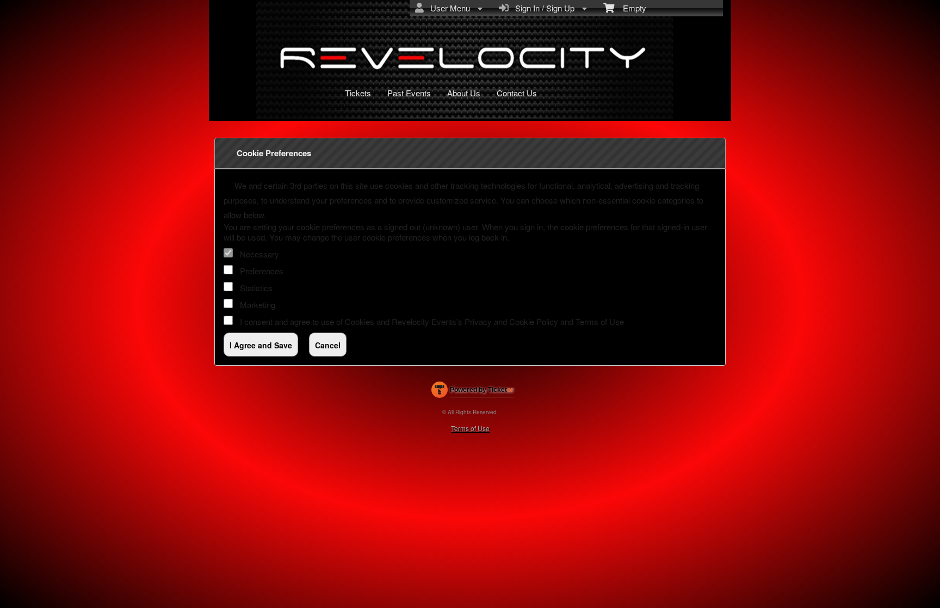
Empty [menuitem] (630, 8)
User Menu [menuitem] (448, 8)
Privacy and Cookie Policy (511, 321)
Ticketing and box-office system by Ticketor (472, 392)
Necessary (259, 254)
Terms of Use (600, 321)
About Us (463, 93)
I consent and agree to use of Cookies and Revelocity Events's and (432, 321)
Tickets (358, 93)
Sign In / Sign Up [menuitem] (543, 8)
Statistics (256, 287)
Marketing (257, 304)
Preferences (261, 271)
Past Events (409, 93)
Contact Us (517, 93)
